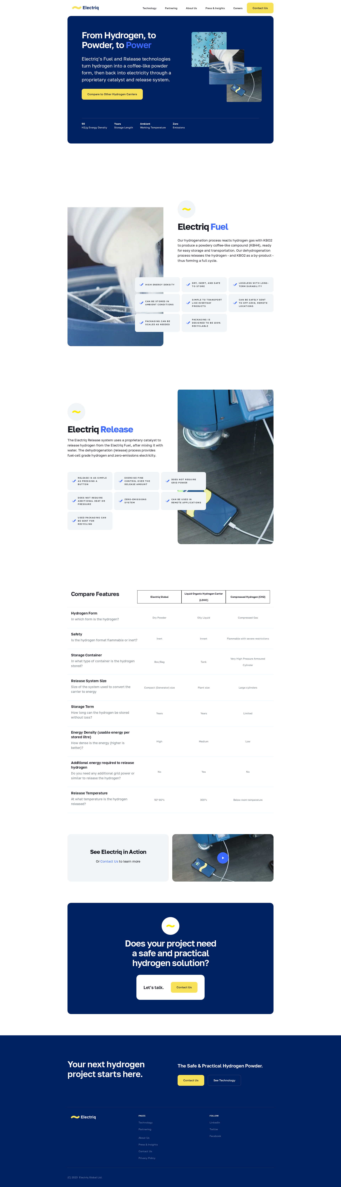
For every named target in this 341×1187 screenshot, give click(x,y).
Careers (238, 8)
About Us (191, 8)
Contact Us (260, 8)
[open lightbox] (223, 858)
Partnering (171, 8)
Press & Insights (215, 8)
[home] (85, 8)
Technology (149, 8)
